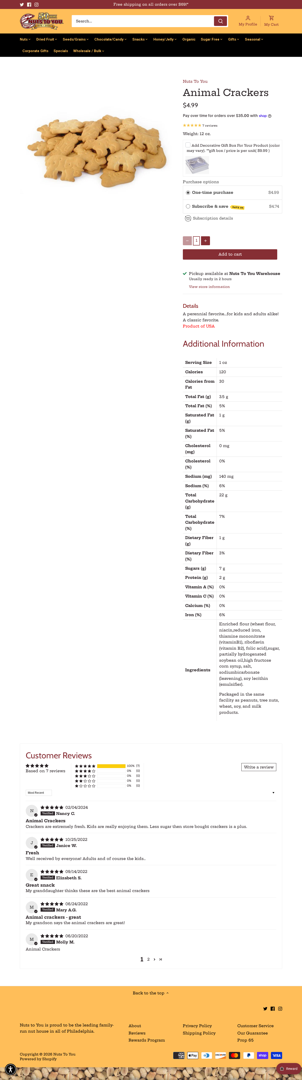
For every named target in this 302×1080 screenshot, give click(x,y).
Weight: (190, 133)
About (135, 1025)
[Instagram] (36, 4)
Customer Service (255, 1025)
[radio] (188, 193)
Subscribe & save (217, 206)
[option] (96, 150)
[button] (85, 766)
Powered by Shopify (38, 1059)
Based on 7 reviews (45, 770)
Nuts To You (195, 81)
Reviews (137, 1033)
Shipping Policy (199, 1033)
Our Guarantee (252, 1033)
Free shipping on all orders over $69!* (151, 4)
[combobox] (149, 21)
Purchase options (201, 181)
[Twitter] (22, 4)
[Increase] (205, 240)
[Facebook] (29, 4)
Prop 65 (245, 1040)
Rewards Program (147, 1040)
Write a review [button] (259, 767)
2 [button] (148, 959)
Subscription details (213, 218)
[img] (52, 807)
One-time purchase (212, 192)
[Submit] (220, 21)
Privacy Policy (197, 1025)
